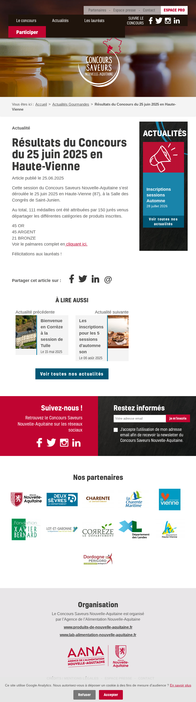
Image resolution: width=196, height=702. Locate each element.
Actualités (60, 20)
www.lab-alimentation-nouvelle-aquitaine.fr (98, 635)
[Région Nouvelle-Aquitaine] (26, 498)
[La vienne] (170, 498)
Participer (27, 32)
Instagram (168, 20)
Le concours (26, 20)
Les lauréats (94, 20)
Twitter (158, 20)
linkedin (76, 442)
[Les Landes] (134, 528)
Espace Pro (174, 9)
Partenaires (97, 10)
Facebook (150, 20)
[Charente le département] (98, 498)
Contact (149, 10)
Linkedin (175, 20)
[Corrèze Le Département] (98, 528)
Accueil (41, 104)
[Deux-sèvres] (62, 498)
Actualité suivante (112, 312)
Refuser (84, 694)
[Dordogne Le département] (98, 558)
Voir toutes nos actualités (72, 374)
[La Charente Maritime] (134, 498)
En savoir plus (180, 685)
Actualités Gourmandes (70, 104)
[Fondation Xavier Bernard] (26, 528)
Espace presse (124, 10)
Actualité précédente (35, 312)
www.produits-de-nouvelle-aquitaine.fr (98, 627)
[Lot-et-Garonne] (62, 528)
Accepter (111, 694)
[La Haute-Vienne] (170, 528)
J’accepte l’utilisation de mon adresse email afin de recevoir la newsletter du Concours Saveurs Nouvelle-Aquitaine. (151, 435)
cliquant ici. (76, 244)
